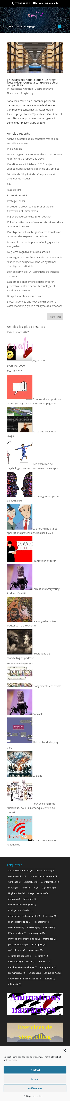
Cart (9, 747)
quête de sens (16, 950)
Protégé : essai (16, 201)
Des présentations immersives (25, 296)
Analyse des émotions (20, 870)
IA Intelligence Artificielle (20, 88)
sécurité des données (20, 955)
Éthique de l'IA (52, 972)
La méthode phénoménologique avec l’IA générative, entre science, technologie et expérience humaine (31, 286)
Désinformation (50, 881)
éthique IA (14, 984)
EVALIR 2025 (14, 371)
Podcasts (37, 714)
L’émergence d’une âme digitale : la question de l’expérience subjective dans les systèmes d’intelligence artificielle (35, 262)
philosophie (38, 944)
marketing (33, 927)
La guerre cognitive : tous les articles (28, 251)
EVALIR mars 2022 (18, 332)
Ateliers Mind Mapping (45, 742)
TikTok (30, 961)
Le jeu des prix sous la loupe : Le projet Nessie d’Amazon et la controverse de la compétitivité (32, 82)
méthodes (49, 938)
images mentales (38, 893)
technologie (15, 961)
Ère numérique (16, 972)
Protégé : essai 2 (17, 195)
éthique (50, 978)
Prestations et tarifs (44, 560)
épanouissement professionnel (24, 978)
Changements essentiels (46, 686)
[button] (64, 1050)
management (42, 921)
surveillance (35, 950)
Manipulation (16, 927)
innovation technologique (22, 904)
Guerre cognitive (44, 88)
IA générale (49, 887)
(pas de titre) (14, 189)
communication (17, 876)
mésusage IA (37, 933)
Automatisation (45, 870)
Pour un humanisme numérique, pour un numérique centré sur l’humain (31, 808)
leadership (49, 916)
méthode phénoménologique (24, 938)
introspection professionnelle (24, 916)
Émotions (35, 972)
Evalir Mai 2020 (16, 365)
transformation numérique (22, 967)
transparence (48, 967)
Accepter (35, 1069)
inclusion (14, 899)
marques (49, 927)
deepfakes (30, 881)
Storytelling (27, 93)
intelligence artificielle (20, 910)
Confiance (14, 881)
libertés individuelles (19, 921)
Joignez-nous (40, 360)
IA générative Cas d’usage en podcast (29, 216)
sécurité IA (41, 955)
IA (36, 887)
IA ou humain (14, 148)
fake (9, 184)
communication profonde (43, 876)
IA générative (16, 893)
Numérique (13, 93)
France (25, 887)
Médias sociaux (17, 933)
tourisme (44, 961)
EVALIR (13, 887)
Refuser (35, 1079)
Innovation (29, 899)
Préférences (35, 1088)
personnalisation (18, 944)
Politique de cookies (33, 1096)
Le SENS (37, 775)
